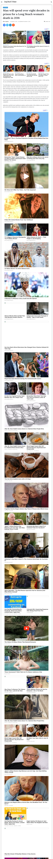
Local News (5, 7)
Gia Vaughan (6, 21)
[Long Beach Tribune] (10, 2)
